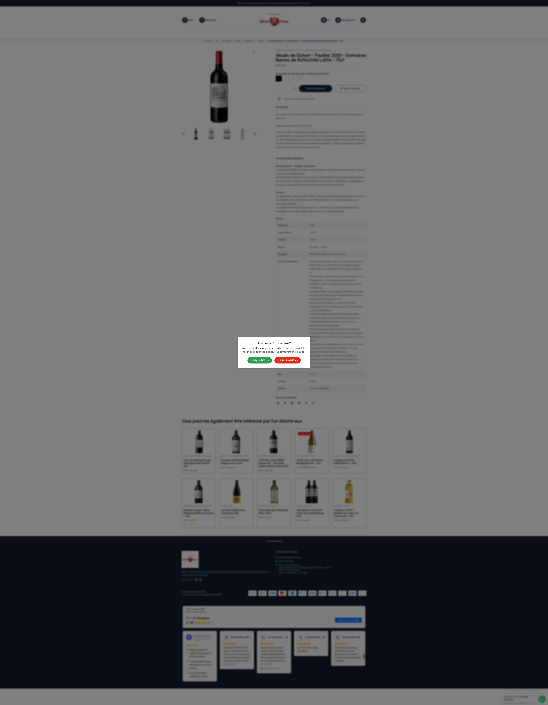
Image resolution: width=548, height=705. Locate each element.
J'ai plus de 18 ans (260, 360)
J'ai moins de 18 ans (288, 360)
